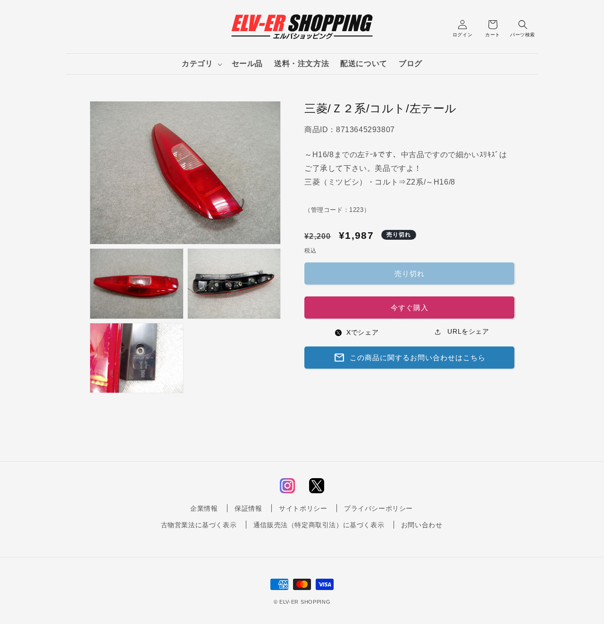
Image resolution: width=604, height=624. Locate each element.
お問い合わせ (422, 525)
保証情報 (248, 508)
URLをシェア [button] (467, 331)
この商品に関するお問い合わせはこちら (410, 357)
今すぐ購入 (409, 308)
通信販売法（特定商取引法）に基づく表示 (318, 525)
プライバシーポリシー (378, 508)
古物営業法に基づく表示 (199, 525)
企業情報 (204, 508)
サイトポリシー (303, 508)
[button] (201, 64)
